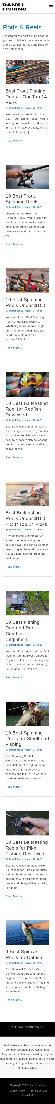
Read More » (14, 140)
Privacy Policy (16, 1090)
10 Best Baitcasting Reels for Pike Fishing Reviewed (27, 848)
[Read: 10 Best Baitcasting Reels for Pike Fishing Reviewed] (27, 823)
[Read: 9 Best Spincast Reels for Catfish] (27, 932)
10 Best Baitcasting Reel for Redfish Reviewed (27, 409)
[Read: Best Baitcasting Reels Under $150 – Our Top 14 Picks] (27, 493)
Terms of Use (39, 1090)
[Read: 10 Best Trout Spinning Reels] (27, 176)
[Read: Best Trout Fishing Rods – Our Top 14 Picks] (27, 71)
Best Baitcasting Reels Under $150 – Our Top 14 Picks (26, 518)
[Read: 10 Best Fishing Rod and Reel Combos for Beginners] (27, 602)
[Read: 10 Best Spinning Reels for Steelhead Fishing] (27, 713)
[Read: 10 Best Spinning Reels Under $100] (27, 280)
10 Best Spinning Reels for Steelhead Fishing (27, 738)
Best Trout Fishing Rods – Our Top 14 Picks (26, 96)
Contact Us (27, 1095)
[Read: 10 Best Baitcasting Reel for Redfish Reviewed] (27, 384)
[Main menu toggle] (51, 7)
